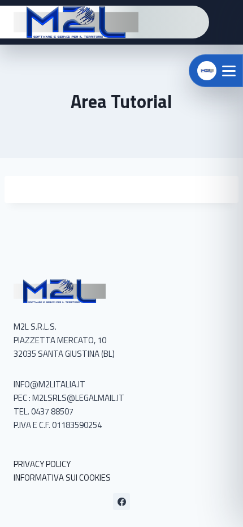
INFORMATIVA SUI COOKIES (62, 477)
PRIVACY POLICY (42, 463)
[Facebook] (121, 501)
